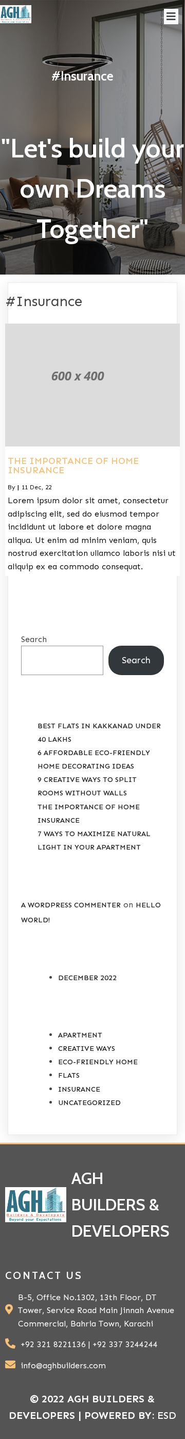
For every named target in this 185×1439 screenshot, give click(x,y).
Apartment (80, 1035)
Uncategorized (89, 1102)
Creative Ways (86, 1048)
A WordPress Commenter (71, 905)
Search (34, 639)
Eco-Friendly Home (98, 1062)
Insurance (79, 1089)
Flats (69, 1075)
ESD (166, 1415)
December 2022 (87, 977)
